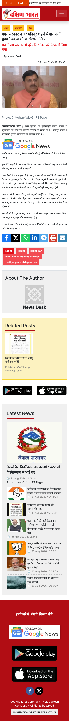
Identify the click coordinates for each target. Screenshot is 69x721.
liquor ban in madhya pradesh (22, 256)
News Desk (14, 56)
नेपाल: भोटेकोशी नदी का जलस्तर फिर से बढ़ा (42, 580)
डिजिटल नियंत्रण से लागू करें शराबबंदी (19, 360)
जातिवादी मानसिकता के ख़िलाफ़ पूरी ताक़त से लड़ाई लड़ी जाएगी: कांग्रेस (44, 491)
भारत (6, 28)
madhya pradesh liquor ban (21, 262)
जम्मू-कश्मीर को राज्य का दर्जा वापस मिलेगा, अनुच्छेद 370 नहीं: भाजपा (44, 545)
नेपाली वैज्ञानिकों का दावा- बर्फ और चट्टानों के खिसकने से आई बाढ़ (33, 470)
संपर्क (34, 614)
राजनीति (18, 28)
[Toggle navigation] (61, 13)
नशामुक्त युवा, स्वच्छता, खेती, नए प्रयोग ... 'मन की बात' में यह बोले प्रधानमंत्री (43, 563)
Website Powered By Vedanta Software (34, 711)
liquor (21, 251)
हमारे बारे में (22, 614)
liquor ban (36, 251)
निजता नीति (46, 614)
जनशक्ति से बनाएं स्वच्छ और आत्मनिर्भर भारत (40, 507)
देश (30, 28)
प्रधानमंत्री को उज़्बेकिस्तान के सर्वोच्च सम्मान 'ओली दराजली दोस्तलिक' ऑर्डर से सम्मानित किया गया (43, 527)
